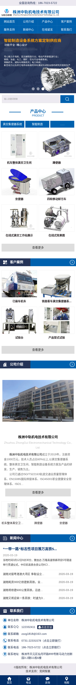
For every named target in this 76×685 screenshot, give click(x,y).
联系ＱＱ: (13, 626)
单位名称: (13, 620)
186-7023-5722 (47, 2)
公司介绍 (28, 21)
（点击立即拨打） (42, 640)
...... (62, 124)
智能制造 (37, 124)
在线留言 (47, 29)
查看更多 (38, 247)
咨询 (47, 682)
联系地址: (13, 653)
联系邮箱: (13, 633)
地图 (66, 682)
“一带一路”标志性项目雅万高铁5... (30, 549)
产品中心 (47, 21)
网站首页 (9, 21)
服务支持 (9, 29)
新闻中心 (28, 29)
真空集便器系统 (12, 124)
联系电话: (13, 640)
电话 (28, 682)
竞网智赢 (44, 671)
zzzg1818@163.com (34, 633)
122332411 (36, 627)
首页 (9, 682)
